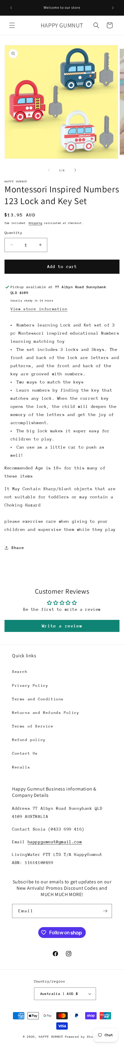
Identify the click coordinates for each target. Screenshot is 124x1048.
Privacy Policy (30, 685)
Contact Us (25, 753)
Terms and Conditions (38, 699)
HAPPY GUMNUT (51, 1037)
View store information (39, 309)
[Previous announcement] (11, 7)
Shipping (35, 223)
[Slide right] (75, 170)
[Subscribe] (105, 911)
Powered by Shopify (83, 1037)
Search (20, 671)
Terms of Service (33, 726)
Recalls (21, 767)
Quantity (13, 233)
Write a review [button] (62, 625)
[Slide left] (48, 170)
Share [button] (17, 547)
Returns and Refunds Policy (45, 712)
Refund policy (29, 739)
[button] (12, 25)
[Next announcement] (112, 7)
